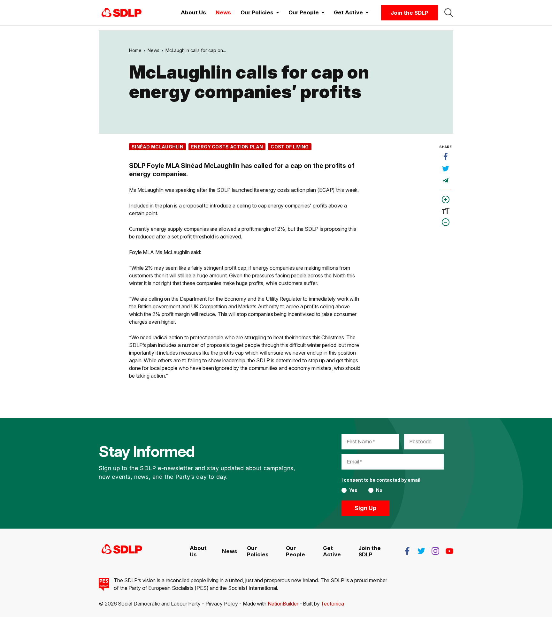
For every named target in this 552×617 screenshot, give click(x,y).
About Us (193, 12)
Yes (353, 490)
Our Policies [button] (258, 12)
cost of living (290, 146)
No (379, 490)
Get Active (332, 551)
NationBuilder (283, 603)
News (223, 12)
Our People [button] (304, 12)
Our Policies (258, 551)
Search (448, 12)
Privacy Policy (221, 603)
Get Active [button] (349, 12)
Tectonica (332, 603)
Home (135, 50)
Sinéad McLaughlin (157, 146)
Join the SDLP (409, 13)
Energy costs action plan (227, 146)
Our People (295, 551)
